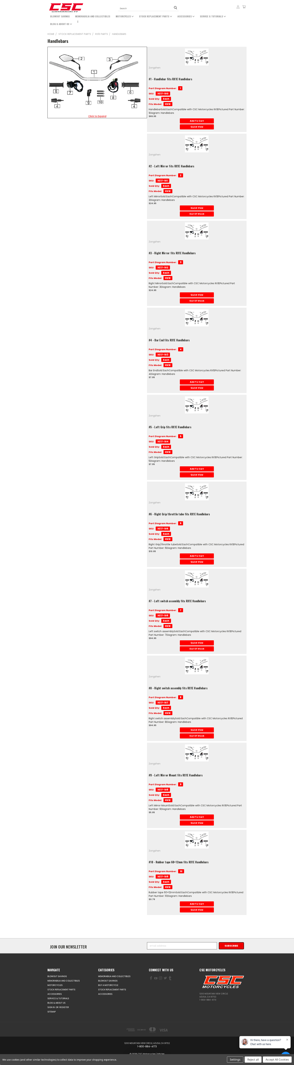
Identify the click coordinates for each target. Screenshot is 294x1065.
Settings (235, 1059)
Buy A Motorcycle (108, 985)
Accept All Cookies (277, 1059)
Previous (16, 1054)
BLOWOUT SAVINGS (60, 16)
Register (64, 1007)
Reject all (253, 1059)
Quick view (197, 126)
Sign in (51, 1007)
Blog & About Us (60, 24)
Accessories (184, 16)
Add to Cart (197, 120)
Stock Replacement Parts (154, 16)
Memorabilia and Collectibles (92, 16)
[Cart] (244, 7)
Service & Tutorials (212, 16)
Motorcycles (124, 16)
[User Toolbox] (238, 7)
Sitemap (51, 1011)
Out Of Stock (196, 213)
